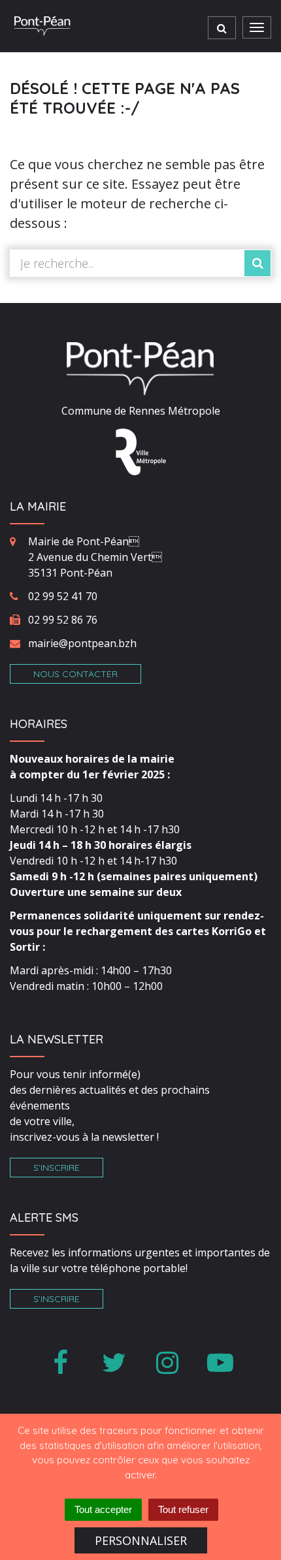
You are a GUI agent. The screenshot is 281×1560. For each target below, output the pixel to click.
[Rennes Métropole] (141, 450)
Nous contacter (75, 674)
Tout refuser (183, 1509)
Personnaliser (141, 1540)
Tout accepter (103, 1509)
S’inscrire (56, 1167)
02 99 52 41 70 (62, 596)
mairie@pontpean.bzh (82, 643)
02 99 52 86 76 (62, 620)
